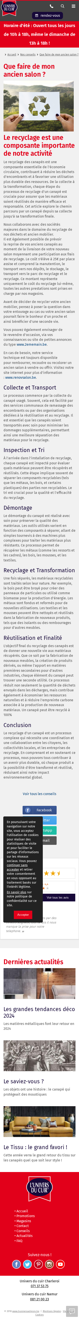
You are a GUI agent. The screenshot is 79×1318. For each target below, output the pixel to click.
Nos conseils (28, 54)
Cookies (39, 1314)
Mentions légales (52, 1311)
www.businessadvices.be (25, 1311)
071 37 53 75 (39, 1286)
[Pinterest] (39, 1267)
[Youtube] (61, 1267)
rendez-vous (50, 15)
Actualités (24, 1236)
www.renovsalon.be (20, 377)
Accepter (23, 914)
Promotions (25, 1216)
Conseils (23, 1231)
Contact (22, 1226)
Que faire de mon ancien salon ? (59, 54)
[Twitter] (28, 1267)
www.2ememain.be (32, 344)
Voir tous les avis (58, 897)
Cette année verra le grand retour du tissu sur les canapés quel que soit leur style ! (39, 1109)
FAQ (19, 1241)
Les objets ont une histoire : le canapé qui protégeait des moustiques (37, 1044)
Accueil (11, 54)
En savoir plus (16, 892)
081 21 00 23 (39, 1299)
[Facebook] (17, 1267)
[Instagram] (50, 1267)
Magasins (23, 1221)
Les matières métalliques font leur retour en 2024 (39, 971)
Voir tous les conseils (39, 794)
